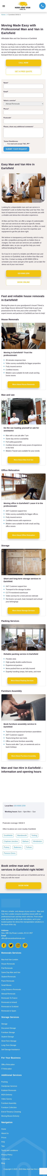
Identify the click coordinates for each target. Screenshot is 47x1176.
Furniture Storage (8, 1032)
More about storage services (23, 610)
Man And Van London (9, 959)
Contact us (5, 1159)
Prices (3, 1138)
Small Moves (6, 985)
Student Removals (8, 977)
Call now (23, 63)
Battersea (17, 847)
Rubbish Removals (8, 1090)
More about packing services (22, 680)
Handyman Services (9, 1086)
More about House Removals (23, 384)
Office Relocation (8, 1064)
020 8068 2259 (42, 6)
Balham (26, 841)
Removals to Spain (8, 1011)
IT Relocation (6, 1069)
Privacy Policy (6, 1155)
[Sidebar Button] (3, 6)
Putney (6, 847)
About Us (5, 1133)
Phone (6, 109)
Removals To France (9, 998)
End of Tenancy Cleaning (11, 1112)
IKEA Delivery (6, 1095)
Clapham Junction (11, 841)
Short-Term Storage (8, 1041)
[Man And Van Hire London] (22, 6)
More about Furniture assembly (23, 756)
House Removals (8, 964)
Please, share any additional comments (18, 126)
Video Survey (6, 1099)
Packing (4, 1082)
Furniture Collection (9, 1107)
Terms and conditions (9, 1150)
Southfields (8, 835)
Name (5, 83)
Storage (4, 1024)
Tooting (34, 835)
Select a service (9, 100)
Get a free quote (23, 71)
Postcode (7, 118)
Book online (23, 282)
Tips (3, 1146)
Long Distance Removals (11, 989)
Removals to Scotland (9, 1006)
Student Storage (7, 1037)
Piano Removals (7, 981)
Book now (23, 885)
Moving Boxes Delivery (10, 1116)
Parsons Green (10, 853)
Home (3, 1129)
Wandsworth (22, 835)
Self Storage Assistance (10, 1049)
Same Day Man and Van (10, 972)
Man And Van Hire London (33, 1169)
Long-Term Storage (8, 1045)
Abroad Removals (8, 994)
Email (5, 91)
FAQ (3, 1142)
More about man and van (23, 460)
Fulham (29, 847)
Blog (3, 1163)
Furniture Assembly (8, 1103)
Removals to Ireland (9, 1002)
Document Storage (8, 1028)
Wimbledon (37, 841)
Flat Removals (7, 968)
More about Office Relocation (23, 535)
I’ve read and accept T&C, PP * (18, 144)
